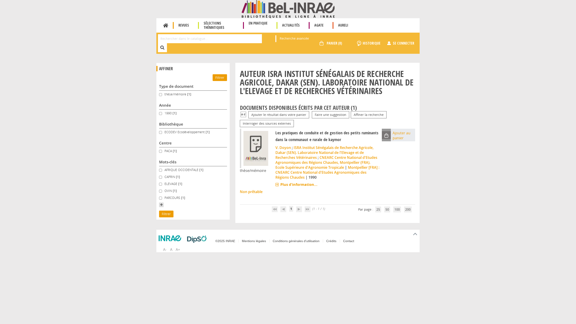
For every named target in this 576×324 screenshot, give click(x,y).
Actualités (291, 25)
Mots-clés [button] (167, 161)
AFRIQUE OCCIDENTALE (181, 170)
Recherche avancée (294, 38)
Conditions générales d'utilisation (296, 241)
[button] (161, 204)
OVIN (168, 191)
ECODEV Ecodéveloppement (185, 132)
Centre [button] (165, 143)
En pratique (258, 23)
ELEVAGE (171, 184)
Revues (183, 25)
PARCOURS (172, 198)
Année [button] (165, 105)
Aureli (343, 25)
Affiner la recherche (369, 114)
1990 (168, 113)
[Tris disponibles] (243, 114)
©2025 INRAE (225, 241)
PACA (168, 151)
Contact (348, 241)
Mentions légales (254, 241)
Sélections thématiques (214, 25)
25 (378, 209)
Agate (319, 25)
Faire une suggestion (330, 114)
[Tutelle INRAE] (171, 238)
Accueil (165, 25)
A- (164, 249)
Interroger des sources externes (267, 123)
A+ (178, 249)
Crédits (331, 241)
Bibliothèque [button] (171, 124)
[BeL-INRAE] (288, 9)
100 (397, 209)
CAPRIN (170, 177)
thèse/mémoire (175, 94)
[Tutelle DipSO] (198, 239)
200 (408, 209)
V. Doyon (283, 147)
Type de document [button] (176, 86)
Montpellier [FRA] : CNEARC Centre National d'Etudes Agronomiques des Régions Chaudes (327, 172)
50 (387, 209)
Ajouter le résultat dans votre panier (278, 114)
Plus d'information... (298, 184)
